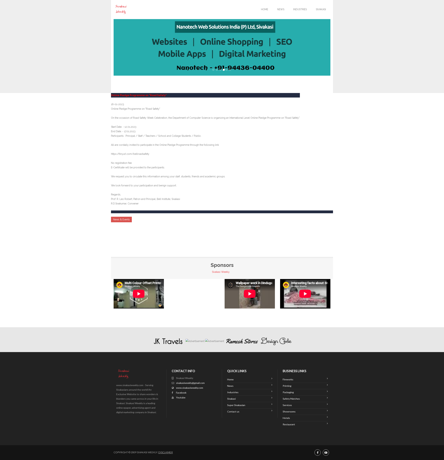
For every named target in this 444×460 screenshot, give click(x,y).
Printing (287, 385)
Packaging (288, 392)
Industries (300, 9)
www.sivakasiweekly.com (189, 387)
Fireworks (288, 379)
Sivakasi (321, 9)
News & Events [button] (121, 219)
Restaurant (289, 424)
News (280, 9)
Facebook (181, 392)
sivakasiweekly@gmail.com (190, 382)
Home (264, 9)
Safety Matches (291, 398)
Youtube (180, 397)
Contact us (233, 411)
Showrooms (289, 411)
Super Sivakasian (236, 405)
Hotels (286, 417)
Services (287, 405)
